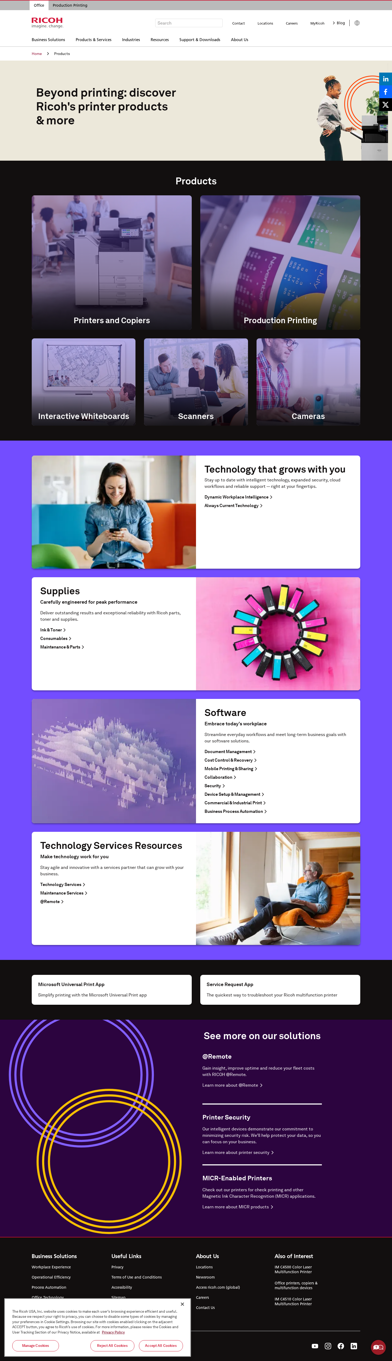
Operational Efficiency (51, 1277)
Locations (265, 23)
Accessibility (121, 1287)
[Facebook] (341, 1346)
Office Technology (48, 1297)
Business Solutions (48, 39)
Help (378, 1347)
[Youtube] (315, 1346)
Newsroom (205, 1277)
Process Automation (49, 1287)
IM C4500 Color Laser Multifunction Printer (293, 1269)
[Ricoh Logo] (47, 23)
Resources (160, 39)
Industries (131, 39)
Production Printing (70, 5)
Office (39, 5)
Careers (292, 23)
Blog (341, 23)
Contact (238, 23)
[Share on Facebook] (385, 91)
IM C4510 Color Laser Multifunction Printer (293, 1301)
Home (37, 54)
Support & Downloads (199, 39)
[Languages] (354, 23)
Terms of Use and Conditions (136, 1277)
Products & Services (93, 39)
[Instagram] (328, 1346)
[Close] (182, 1304)
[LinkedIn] (354, 1346)
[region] (97, 1327)
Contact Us (205, 1307)
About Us (239, 39)
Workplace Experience (51, 1267)
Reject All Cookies (112, 1346)
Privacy (117, 1267)
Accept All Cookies (161, 1346)
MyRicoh (317, 23)
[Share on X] (385, 104)
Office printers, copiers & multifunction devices (296, 1285)
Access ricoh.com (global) (218, 1287)
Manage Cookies (35, 1346)
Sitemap (118, 1297)
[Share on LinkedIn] (385, 79)
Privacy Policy (113, 1332)
